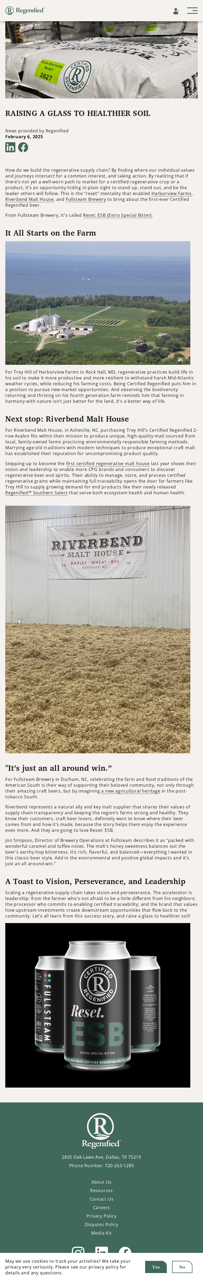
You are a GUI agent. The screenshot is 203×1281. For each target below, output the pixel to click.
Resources (101, 1190)
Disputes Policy (101, 1224)
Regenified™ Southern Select (36, 493)
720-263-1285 (119, 1166)
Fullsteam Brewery (86, 199)
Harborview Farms (171, 193)
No (182, 1266)
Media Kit (101, 1233)
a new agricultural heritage (130, 791)
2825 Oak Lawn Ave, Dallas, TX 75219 (101, 1157)
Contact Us (102, 1199)
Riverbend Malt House (29, 199)
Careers (101, 1207)
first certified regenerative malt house (108, 463)
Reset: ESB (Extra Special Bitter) (117, 215)
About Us (101, 1182)
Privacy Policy (101, 1216)
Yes (156, 1266)
